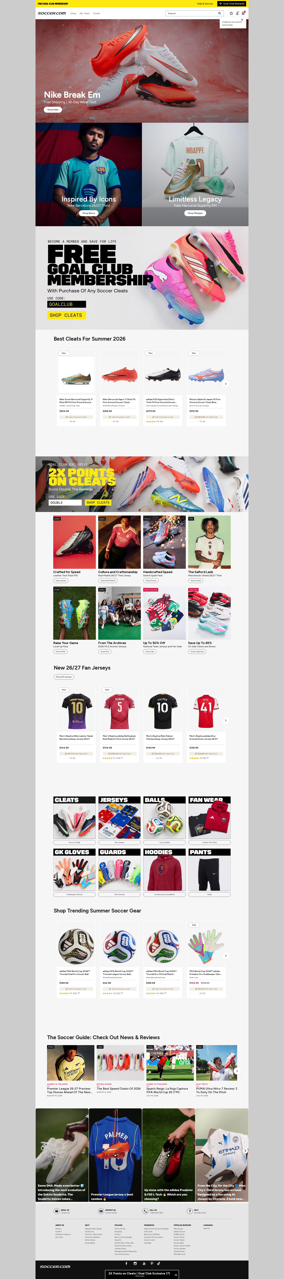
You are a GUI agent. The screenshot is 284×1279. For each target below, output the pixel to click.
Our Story (59, 1237)
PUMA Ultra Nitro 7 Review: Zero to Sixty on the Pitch (219, 1090)
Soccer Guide (149, 1240)
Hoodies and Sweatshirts (164, 894)
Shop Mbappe (195, 213)
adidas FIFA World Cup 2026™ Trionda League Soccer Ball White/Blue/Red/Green (118, 973)
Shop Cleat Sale (197, 652)
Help (87, 1225)
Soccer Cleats (74, 842)
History (58, 1229)
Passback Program (63, 1234)
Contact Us (89, 1231)
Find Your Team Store (93, 1234)
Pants (209, 894)
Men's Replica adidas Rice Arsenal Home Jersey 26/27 (203, 737)
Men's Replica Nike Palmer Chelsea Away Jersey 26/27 (160, 737)
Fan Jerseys (119, 842)
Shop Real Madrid (108, 581)
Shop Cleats (142, 277)
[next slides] (237, 1071)
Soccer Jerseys (179, 1248)
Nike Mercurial (179, 1254)
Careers (58, 1231)
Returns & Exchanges (123, 1237)
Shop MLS (105, 652)
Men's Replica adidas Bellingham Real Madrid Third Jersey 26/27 (119, 737)
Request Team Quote (93, 1229)
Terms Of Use (120, 1229)
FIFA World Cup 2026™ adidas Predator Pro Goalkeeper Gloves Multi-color (206, 973)
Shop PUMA (60, 652)
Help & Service (205, 3)
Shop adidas (61, 581)
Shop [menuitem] (73, 13)
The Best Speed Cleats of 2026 (119, 1088)
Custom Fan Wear (209, 842)
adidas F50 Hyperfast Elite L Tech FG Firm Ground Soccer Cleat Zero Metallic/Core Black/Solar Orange (160, 401)
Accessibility (90, 1243)
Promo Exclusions (122, 1254)
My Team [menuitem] (85, 13)
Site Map (147, 1243)
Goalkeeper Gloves (74, 894)
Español (118, 1240)
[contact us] (55, 1269)
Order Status (90, 1240)
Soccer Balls (164, 842)
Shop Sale (150, 652)
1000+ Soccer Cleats (49, 4)
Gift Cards (148, 1231)
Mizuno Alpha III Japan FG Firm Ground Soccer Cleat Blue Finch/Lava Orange (204, 401)
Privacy (118, 1234)
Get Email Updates (92, 1237)
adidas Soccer (179, 1231)
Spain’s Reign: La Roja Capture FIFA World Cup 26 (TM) (167, 1090)
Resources (149, 1225)
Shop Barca (89, 213)
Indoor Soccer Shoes (182, 1246)
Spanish (206, 1228)
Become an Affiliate (152, 1234)
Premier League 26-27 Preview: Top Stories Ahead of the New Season (69, 1090)
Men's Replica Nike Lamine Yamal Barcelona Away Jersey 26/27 (76, 737)
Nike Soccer (178, 1229)
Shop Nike (52, 109)
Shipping (118, 1231)
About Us (59, 1225)
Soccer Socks (179, 1237)
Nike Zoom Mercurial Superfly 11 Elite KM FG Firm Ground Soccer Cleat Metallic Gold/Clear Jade (75, 401)
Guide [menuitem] (96, 13)
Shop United (196, 581)
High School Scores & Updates (156, 1229)
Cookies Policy (120, 1248)
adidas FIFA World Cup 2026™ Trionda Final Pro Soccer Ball (74, 972)
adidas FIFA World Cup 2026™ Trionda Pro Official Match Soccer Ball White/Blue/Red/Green (161, 973)
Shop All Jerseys (64, 677)
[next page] (225, 383)
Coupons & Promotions (153, 1237)
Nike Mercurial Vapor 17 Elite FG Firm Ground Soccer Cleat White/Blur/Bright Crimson (119, 401)
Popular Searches (182, 1225)
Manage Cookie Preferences (126, 1251)
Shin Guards (119, 894)
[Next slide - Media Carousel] (245, 1151)
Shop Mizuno (151, 581)
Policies (118, 1225)
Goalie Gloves (179, 1251)
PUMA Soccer (179, 1234)
